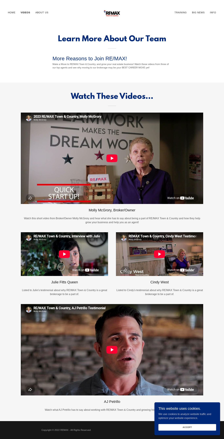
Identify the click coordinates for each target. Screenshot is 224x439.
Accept (187, 427)
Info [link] (213, 12)
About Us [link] (41, 12)
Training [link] (180, 12)
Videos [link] (25, 12)
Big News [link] (198, 12)
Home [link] (11, 12)
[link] (112, 12)
